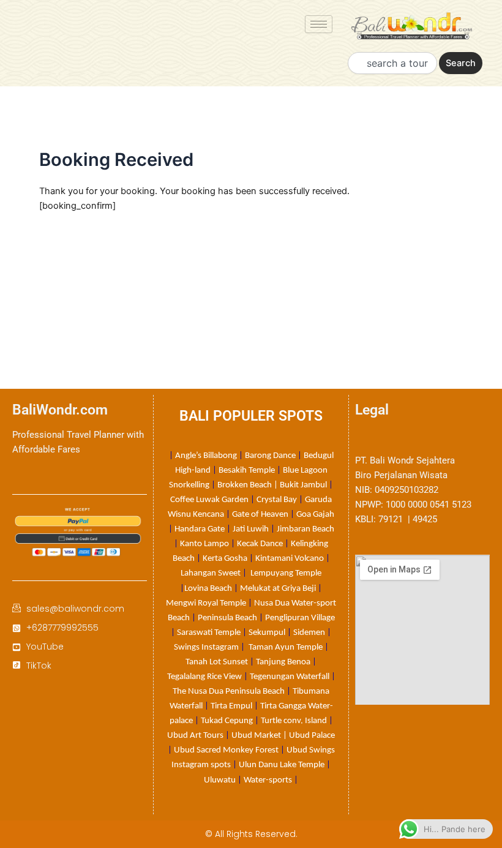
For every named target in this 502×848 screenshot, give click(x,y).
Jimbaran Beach (305, 529)
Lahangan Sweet (211, 573)
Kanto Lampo (204, 544)
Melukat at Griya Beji (278, 588)
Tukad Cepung (227, 721)
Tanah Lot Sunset (216, 662)
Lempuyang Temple (285, 573)
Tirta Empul (231, 706)
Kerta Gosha (225, 558)
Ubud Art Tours (195, 735)
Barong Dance (270, 455)
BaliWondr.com (60, 410)
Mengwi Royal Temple (206, 603)
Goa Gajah (315, 514)
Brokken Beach (244, 485)
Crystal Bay (277, 500)
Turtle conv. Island (294, 721)
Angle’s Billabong (206, 455)
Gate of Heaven (260, 514)
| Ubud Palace (309, 735)
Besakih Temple (247, 470)
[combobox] (392, 63)
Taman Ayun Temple (286, 647)
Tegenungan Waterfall (289, 676)
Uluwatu (220, 780)
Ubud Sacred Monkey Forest (226, 750)
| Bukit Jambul (300, 485)
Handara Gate (199, 529)
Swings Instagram (206, 647)
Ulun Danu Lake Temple (281, 765)
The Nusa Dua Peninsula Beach (229, 691)
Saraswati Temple (209, 632)
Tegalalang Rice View (204, 676)
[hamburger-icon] (318, 24)
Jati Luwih (251, 529)
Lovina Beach (208, 588)
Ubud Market (256, 735)
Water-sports (268, 780)
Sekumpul (267, 632)
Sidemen (309, 632)
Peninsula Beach (227, 618)
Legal (372, 410)
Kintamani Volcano (289, 558)
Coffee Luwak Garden (209, 500)
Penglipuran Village (300, 618)
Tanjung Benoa (283, 662)
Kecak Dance (260, 544)
